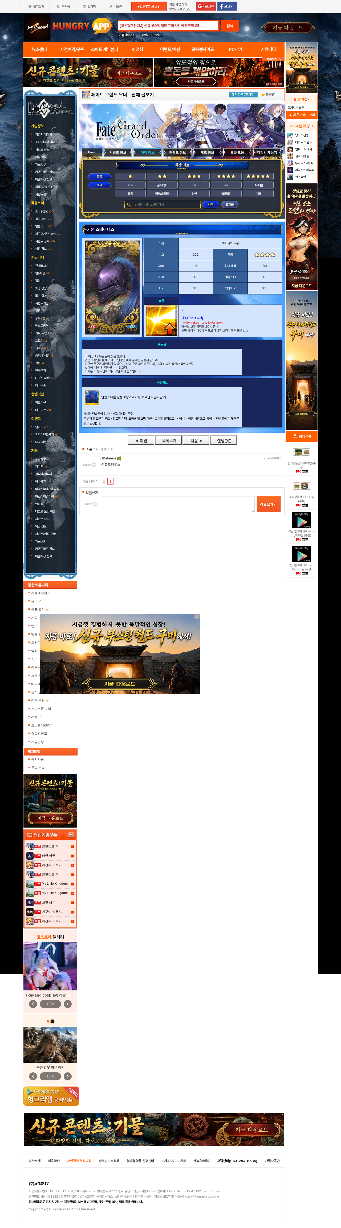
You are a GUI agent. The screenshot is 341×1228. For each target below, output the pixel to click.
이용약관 (54, 1161)
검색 (230, 26)
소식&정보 (44, 211)
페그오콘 (43, 410)
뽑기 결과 (42, 296)
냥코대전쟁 (301, 135)
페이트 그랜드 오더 (109, 94)
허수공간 (40, 481)
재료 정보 (207, 152)
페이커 (145, 35)
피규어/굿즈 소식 (48, 234)
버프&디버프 (162, 194)
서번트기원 (43, 303)
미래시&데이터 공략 (49, 489)
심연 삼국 (48, 855)
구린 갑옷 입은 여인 (50, 1067)
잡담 (39, 281)
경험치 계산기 (44, 134)
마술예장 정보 (44, 179)
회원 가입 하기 (178, 4)
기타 (258, 194)
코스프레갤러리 (42, 725)
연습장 (39, 504)
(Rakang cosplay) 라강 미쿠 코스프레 (56, 995)
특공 (130, 194)
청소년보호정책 (109, 1161)
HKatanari (108, 458)
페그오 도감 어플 (45, 511)
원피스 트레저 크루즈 (305, 149)
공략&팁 (42, 318)
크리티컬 (258, 185)
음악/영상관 (44, 355)
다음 (195, 440)
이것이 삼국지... (53, 912)
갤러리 (41, 348)
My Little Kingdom (55, 883)
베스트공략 (42, 326)
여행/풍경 (40, 700)
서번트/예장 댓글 (45, 534)
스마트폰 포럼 (41, 709)
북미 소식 (43, 219)
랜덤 (223, 440)
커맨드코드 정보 (45, 172)
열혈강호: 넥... (52, 846)
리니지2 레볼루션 (305, 170)
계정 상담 (42, 288)
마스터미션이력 (47, 496)
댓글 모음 (237, 152)
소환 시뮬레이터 (45, 142)
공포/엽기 (40, 609)
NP (226, 185)
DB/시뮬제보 (45, 378)
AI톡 (36, 717)
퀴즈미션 (40, 402)
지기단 (41, 467)
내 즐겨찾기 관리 (301, 115)
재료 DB (40, 164)
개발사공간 (272, 1161)
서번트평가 (42, 194)
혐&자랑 (42, 273)
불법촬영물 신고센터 (140, 1161)
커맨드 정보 (177, 152)
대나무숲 (40, 385)
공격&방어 (162, 185)
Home (92, 152)
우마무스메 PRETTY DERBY (305, 163)
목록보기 (168, 440)
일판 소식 (43, 226)
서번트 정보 (42, 149)
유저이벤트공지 (46, 434)
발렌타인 (226, 194)
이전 (141, 440)
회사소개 (34, 1161)
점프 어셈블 (301, 156)
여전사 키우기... (53, 865)
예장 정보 (41, 157)
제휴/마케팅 (202, 1161)
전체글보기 (41, 266)
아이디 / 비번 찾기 (180, 9)
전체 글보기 (143, 94)
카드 (130, 185)
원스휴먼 (300, 177)
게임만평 (37, 742)
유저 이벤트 (44, 442)
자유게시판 (41, 593)
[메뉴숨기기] (273, 59)
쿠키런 (157, 35)
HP (194, 185)
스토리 (41, 341)
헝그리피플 (39, 733)
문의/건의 (38, 768)
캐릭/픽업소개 (46, 333)
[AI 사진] (50, 1045)
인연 (194, 194)
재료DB (40, 541)
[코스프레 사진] (50, 966)
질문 (39, 363)
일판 (39, 311)
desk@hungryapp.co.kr (202, 1196)
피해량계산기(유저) (47, 187)
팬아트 (41, 427)
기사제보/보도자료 (173, 1161)
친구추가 (40, 370)
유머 (36, 601)
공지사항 (42, 459)
